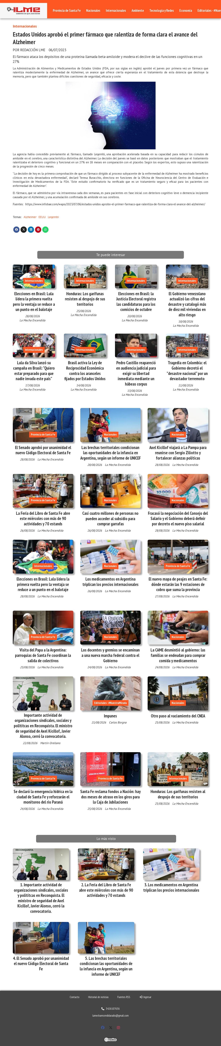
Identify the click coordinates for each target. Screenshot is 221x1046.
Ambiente (138, 10)
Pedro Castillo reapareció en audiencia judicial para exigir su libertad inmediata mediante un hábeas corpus (136, 373)
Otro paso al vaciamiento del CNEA (178, 716)
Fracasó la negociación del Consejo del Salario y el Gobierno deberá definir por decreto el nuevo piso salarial (178, 518)
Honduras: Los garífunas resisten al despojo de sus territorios (85, 299)
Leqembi (53, 217)
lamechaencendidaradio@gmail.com (110, 1015)
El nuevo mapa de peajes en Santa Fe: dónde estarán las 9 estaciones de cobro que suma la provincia (178, 584)
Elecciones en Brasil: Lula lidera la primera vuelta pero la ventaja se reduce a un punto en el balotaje (34, 301)
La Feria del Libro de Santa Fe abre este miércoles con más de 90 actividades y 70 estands (43, 518)
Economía (185, 10)
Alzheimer (30, 217)
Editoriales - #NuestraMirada (110, 703)
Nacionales (93, 10)
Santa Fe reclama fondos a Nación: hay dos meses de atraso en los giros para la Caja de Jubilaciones (110, 797)
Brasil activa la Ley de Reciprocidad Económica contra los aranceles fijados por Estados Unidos (84, 370)
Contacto (74, 997)
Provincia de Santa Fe (67, 10)
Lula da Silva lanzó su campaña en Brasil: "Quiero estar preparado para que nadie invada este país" (34, 370)
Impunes (110, 716)
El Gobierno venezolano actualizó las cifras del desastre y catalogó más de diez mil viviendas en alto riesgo (187, 304)
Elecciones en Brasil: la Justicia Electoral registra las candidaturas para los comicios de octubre (136, 301)
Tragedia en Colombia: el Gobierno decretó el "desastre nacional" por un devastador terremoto (187, 370)
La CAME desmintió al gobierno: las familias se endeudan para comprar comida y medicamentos (178, 655)
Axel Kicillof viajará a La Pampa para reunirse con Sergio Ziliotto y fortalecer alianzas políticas (177, 453)
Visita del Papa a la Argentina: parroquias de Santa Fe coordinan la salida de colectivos (43, 655)
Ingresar (147, 997)
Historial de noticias (98, 997)
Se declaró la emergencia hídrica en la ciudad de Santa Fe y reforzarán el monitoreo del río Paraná (43, 797)
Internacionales (116, 10)
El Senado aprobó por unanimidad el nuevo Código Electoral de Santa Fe (43, 450)
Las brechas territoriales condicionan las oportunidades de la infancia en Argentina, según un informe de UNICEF (110, 453)
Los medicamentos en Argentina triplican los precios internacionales (110, 581)
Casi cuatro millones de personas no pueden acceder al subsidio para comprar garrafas (110, 518)
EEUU (42, 217)
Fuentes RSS (123, 997)
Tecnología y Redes (161, 10)
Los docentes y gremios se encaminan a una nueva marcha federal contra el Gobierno (110, 655)
